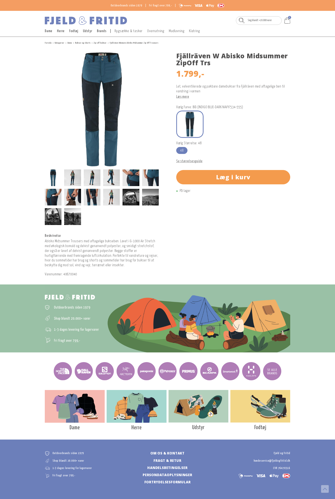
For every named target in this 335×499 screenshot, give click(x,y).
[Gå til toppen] (325, 489)
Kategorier (59, 43)
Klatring (194, 31)
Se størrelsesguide (189, 161)
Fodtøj (73, 31)
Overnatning (155, 31)
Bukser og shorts (83, 43)
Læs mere (182, 97)
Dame (48, 31)
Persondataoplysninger (167, 475)
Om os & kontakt (167, 453)
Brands (101, 31)
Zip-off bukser (100, 43)
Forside (48, 43)
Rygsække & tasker (129, 31)
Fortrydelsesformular (167, 482)
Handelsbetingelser (167, 468)
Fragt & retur (167, 460)
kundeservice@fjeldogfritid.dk (272, 460)
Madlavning (176, 31)
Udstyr (87, 31)
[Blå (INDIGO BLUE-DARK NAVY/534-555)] (190, 124)
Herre (61, 31)
